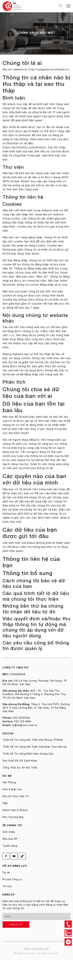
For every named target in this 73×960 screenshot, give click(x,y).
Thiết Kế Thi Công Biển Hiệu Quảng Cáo (28, 753)
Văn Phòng (9, 782)
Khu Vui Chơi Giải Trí (16, 796)
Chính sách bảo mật (36, 948)
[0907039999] (68, 924)
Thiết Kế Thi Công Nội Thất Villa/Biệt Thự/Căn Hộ (35, 746)
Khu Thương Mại (13, 817)
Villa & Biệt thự (12, 789)
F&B (5, 803)
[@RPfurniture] (68, 942)
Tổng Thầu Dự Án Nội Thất (20, 767)
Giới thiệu (9, 832)
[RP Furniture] (12, 5)
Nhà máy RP (10, 839)
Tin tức (7, 886)
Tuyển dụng (10, 845)
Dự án (6, 872)
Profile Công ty (12, 879)
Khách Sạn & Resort (15, 810)
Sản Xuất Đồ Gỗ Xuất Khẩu (20, 760)
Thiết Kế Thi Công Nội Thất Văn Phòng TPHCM (33, 740)
